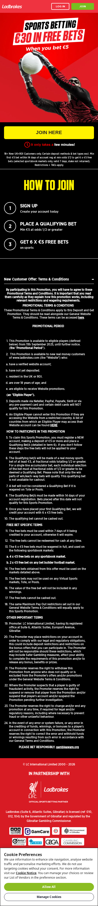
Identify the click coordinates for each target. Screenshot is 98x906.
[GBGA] (52, 841)
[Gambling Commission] (72, 841)
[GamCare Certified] (15, 831)
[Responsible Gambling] (56, 831)
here (81, 317)
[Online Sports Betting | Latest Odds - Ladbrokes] (13, 6)
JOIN (82, 6)
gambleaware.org (67, 747)
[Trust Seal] (19, 841)
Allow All (49, 887)
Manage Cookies (49, 897)
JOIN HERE (49, 132)
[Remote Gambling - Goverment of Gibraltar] (74, 831)
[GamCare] (37, 831)
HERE (54, 425)
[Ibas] (35, 841)
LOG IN (60, 6)
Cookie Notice (26, 873)
